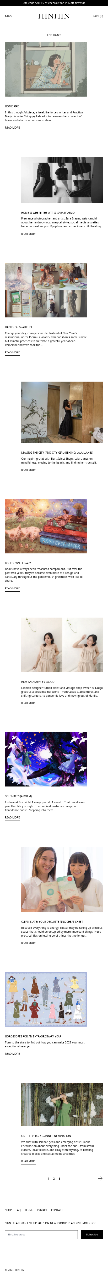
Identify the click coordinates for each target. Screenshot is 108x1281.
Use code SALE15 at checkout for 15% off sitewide (54, 3)
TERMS (29, 1210)
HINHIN (19, 1270)
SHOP (8, 1210)
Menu (9, 16)
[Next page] (100, 1178)
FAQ (18, 1210)
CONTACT (57, 1210)
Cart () (98, 16)
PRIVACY (42, 1210)
